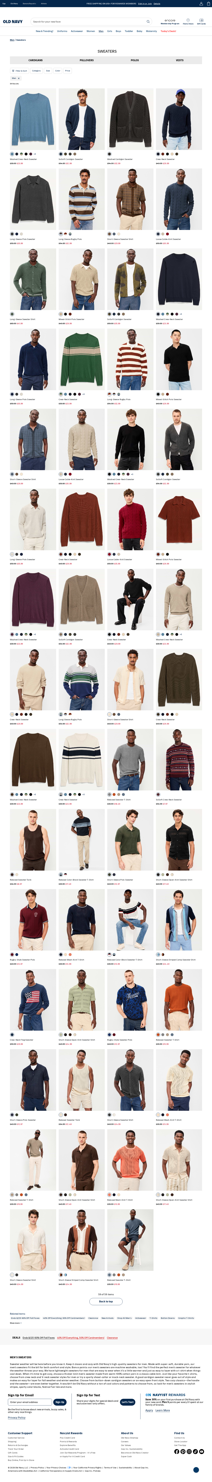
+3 (35, 154)
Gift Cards (12, 1453)
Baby (139, 31)
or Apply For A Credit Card (72, 1456)
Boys (118, 31)
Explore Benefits (68, 1445)
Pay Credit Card (67, 1438)
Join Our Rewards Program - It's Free (77, 1453)
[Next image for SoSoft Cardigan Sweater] (101, 119)
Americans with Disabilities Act (22, 1471)
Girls (109, 31)
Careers (124, 1441)
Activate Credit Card (69, 1449)
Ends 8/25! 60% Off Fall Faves (25, 1318)
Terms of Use (110, 1467)
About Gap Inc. (141, 1467)
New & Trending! (44, 31)
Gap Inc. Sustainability (131, 1449)
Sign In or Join (145, 3)
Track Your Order (16, 1449)
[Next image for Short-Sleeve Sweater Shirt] (149, 199)
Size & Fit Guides (15, 1456)
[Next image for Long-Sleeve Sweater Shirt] (52, 279)
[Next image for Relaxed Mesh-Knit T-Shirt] (101, 919)
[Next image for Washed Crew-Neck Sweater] (52, 119)
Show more (15, 1323)
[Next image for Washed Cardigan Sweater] (149, 119)
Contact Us (179, 1438)
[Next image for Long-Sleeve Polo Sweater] (52, 199)
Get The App (180, 1445)
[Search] (148, 21)
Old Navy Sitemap (129, 1438)
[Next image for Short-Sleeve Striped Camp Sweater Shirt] (198, 919)
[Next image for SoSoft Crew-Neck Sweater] (198, 759)
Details (157, 3)
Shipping (12, 1441)
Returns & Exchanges (18, 1445)
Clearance (93, 1318)
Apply (149, 1410)
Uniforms (62, 31)
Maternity (151, 31)
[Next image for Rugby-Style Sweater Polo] (52, 919)
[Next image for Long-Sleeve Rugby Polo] (101, 199)
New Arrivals (108, 1318)
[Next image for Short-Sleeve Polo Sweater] (149, 839)
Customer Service (16, 1438)
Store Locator (180, 1441)
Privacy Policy (16, 1417)
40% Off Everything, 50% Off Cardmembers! (64, 1318)
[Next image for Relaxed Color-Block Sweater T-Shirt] (101, 839)
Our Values (126, 1445)
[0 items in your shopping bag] (208, 3)
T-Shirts (153, 1318)
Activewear (77, 31)
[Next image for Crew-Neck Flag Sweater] (52, 999)
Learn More (163, 1410)
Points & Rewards (68, 1441)
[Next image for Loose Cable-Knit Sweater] (198, 199)
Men (101, 31)
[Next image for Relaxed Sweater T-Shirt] (149, 759)
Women (91, 31)
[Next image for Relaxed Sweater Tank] (52, 839)
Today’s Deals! (168, 31)
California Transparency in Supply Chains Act (60, 1471)
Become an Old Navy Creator (135, 1453)
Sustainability (125, 1467)
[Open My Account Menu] (201, 3)
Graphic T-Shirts (186, 1318)
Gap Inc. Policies (92, 1471)
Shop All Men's (124, 1318)
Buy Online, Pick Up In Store (21, 1460)
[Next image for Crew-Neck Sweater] (198, 119)
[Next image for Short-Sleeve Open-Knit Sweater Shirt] (198, 839)
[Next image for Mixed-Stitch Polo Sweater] (101, 279)
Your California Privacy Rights (87, 1467)
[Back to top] (196, 1470)
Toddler (129, 31)
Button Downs (168, 1318)
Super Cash (126, 1456)
